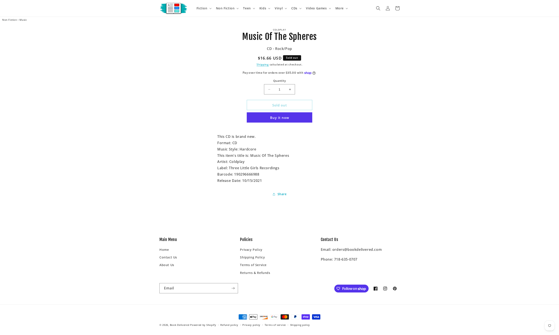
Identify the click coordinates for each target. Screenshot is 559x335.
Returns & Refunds (255, 273)
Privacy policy (251, 324)
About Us (166, 265)
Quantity (279, 81)
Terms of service (275, 324)
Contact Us (168, 257)
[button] (203, 8)
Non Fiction (9, 19)
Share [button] (282, 194)
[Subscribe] (233, 288)
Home (164, 250)
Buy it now (279, 117)
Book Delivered (180, 324)
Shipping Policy (252, 257)
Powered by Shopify (203, 324)
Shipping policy (300, 324)
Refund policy (229, 324)
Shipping (263, 64)
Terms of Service (253, 265)
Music (23, 19)
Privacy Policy (251, 250)
